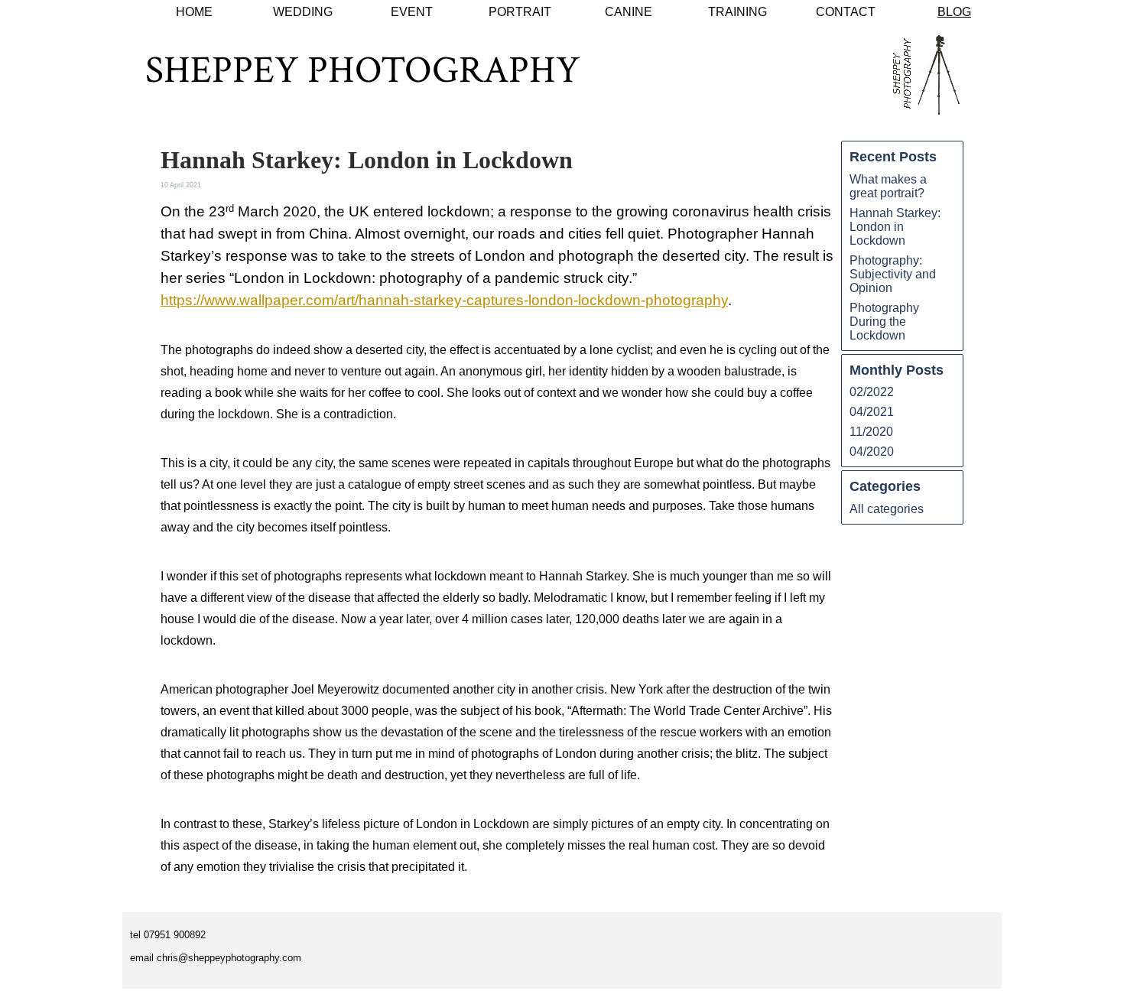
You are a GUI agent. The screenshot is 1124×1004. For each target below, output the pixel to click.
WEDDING (303, 11)
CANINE (628, 11)
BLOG (954, 11)
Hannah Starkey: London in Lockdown (894, 226)
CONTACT (845, 11)
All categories (886, 508)
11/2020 (871, 431)
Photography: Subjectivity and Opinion (892, 274)
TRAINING (737, 11)
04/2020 (871, 451)
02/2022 (871, 391)
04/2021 (871, 411)
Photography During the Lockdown (884, 321)
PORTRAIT (520, 11)
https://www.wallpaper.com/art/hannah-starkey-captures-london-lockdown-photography (444, 300)
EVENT (412, 11)
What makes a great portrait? (888, 186)
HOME (194, 11)
